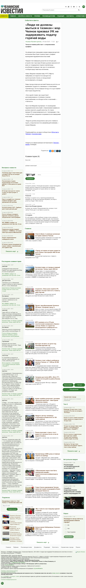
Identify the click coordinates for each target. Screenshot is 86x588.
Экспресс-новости (25, 16)
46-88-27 (23, 562)
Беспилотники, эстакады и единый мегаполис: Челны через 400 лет (12, 321)
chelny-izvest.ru (56, 573)
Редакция (60, 16)
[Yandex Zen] (68, 6)
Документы (37, 547)
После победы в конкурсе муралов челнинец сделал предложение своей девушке (10, 335)
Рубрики (37, 16)
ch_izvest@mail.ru (9, 564)
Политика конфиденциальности (8, 579)
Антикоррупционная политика (8, 572)
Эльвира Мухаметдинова (33, 41)
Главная (8, 547)
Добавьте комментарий (31, 165)
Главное (13, 16)
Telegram (28, 134)
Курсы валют (68, 385)
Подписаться (12, 509)
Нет (69, 528)
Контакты (70, 16)
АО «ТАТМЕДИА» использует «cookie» (10, 576)
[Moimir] (76, 6)
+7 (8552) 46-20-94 (15, 562)
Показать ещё (11, 251)
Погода (79, 385)
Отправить (30, 178)
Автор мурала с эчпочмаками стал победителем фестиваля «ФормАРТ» (11, 365)
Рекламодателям (48, 16)
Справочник (67, 547)
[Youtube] (74, 6)
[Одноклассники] (53, 151)
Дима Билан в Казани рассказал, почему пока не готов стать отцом (11, 290)
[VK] (65, 6)
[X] (57, 151)
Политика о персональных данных (9, 570)
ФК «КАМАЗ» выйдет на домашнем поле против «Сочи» (11, 274)
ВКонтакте (55, 132)
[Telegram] (79, 6)
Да (68, 525)
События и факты (32, 20)
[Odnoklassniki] (71, 6)
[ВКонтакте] (50, 151)
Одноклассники (36, 134)
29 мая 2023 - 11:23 (48, 41)
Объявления (73, 389)
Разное (78, 547)
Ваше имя (27, 160)
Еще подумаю (72, 532)
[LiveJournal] (60, 151)
